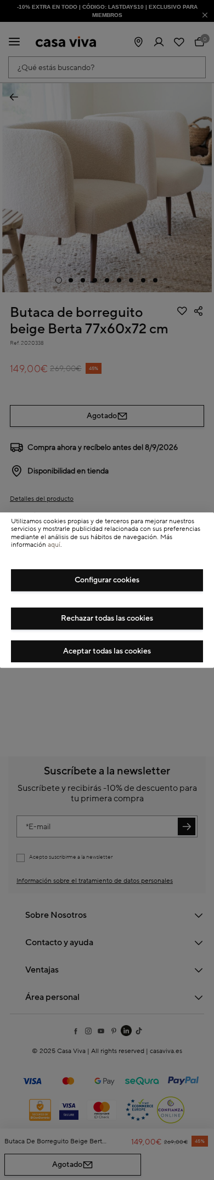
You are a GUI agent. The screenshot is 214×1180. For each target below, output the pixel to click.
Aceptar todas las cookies (107, 651)
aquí (54, 545)
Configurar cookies (107, 580)
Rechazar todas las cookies (107, 618)
